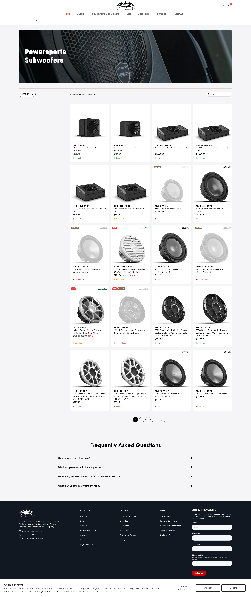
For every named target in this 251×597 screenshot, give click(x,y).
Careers (83, 525)
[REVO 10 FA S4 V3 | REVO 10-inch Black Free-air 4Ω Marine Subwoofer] (171, 369)
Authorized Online (88, 530)
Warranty (124, 530)
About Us (84, 516)
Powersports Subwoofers (35, 21)
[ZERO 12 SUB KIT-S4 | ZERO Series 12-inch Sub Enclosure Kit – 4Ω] (171, 123)
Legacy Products (87, 544)
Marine (80, 14)
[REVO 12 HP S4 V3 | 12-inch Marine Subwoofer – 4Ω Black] (212, 184)
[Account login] (223, 5)
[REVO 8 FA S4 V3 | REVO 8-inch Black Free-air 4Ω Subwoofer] (171, 184)
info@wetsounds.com (32, 531)
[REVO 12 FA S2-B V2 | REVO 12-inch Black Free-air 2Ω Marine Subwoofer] (212, 244)
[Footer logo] (27, 513)
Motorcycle (144, 14)
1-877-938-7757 (29, 535)
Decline (233, 588)
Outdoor (161, 14)
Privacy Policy (114, 591)
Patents (83, 540)
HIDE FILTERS (25, 94)
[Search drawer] (217, 5)
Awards (83, 535)
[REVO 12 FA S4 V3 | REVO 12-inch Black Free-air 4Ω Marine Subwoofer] (171, 244)
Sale (68, 14)
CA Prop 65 (165, 535)
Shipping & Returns (128, 516)
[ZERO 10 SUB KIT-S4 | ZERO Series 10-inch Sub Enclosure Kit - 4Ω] (89, 184)
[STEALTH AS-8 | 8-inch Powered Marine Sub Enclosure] (130, 123)
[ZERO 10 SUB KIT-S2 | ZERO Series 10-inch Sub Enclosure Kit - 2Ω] (130, 184)
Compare (124, 540)
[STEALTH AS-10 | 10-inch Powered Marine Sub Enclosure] (89, 123)
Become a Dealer (128, 535)
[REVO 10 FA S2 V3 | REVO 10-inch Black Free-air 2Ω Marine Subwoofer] (89, 244)
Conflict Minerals (167, 530)
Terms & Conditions (168, 521)
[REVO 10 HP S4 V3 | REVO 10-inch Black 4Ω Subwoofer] (212, 369)
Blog (82, 521)
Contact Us (125, 525)
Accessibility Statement (170, 525)
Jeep (129, 14)
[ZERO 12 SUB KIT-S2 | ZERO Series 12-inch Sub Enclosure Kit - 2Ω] (212, 123)
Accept (208, 588)
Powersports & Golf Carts (105, 14)
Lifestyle (179, 14)
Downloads (125, 521)
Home (21, 21)
